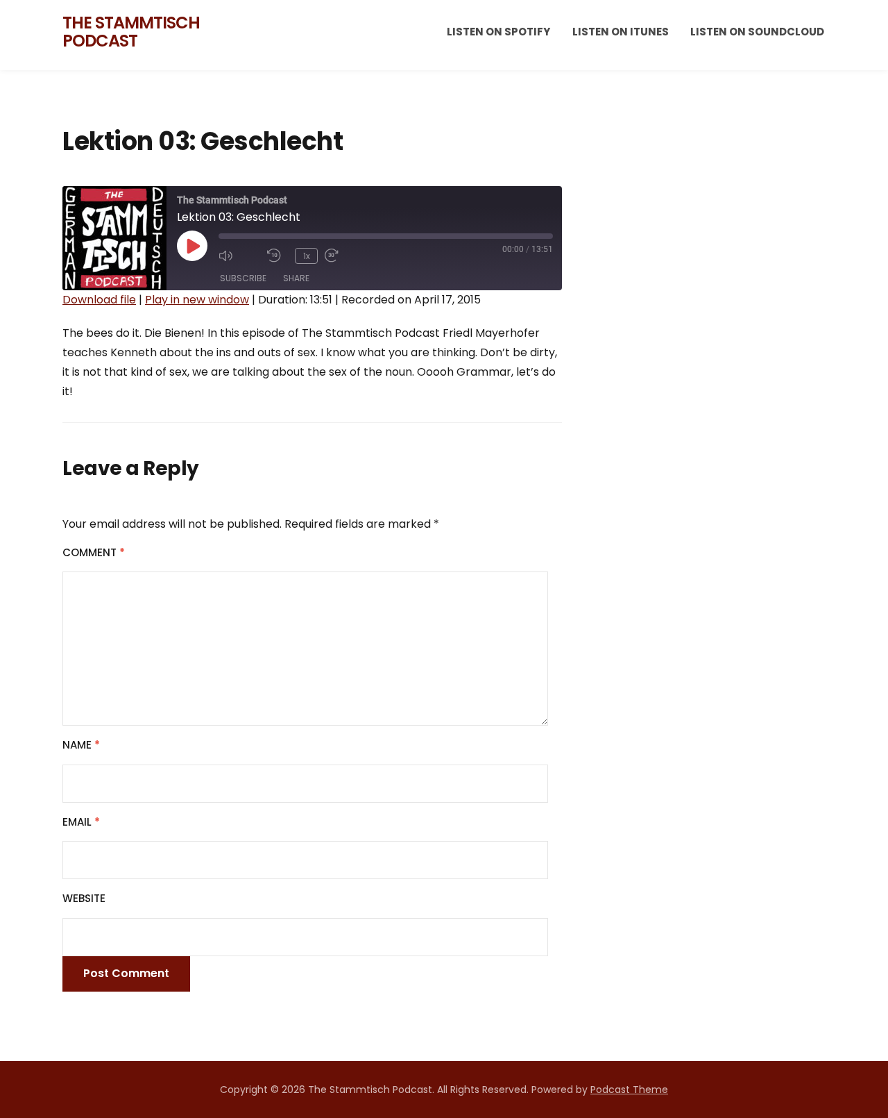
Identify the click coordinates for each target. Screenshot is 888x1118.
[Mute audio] (239, 255)
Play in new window (197, 300)
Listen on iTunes (620, 31)
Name (81, 744)
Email (81, 822)
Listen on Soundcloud (757, 31)
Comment (93, 552)
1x (306, 256)
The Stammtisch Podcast (131, 31)
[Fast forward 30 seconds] (345, 255)
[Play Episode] (192, 246)
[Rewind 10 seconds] (277, 255)
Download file (99, 300)
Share (296, 278)
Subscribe (243, 278)
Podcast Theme (629, 1089)
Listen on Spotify (498, 31)
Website (83, 898)
